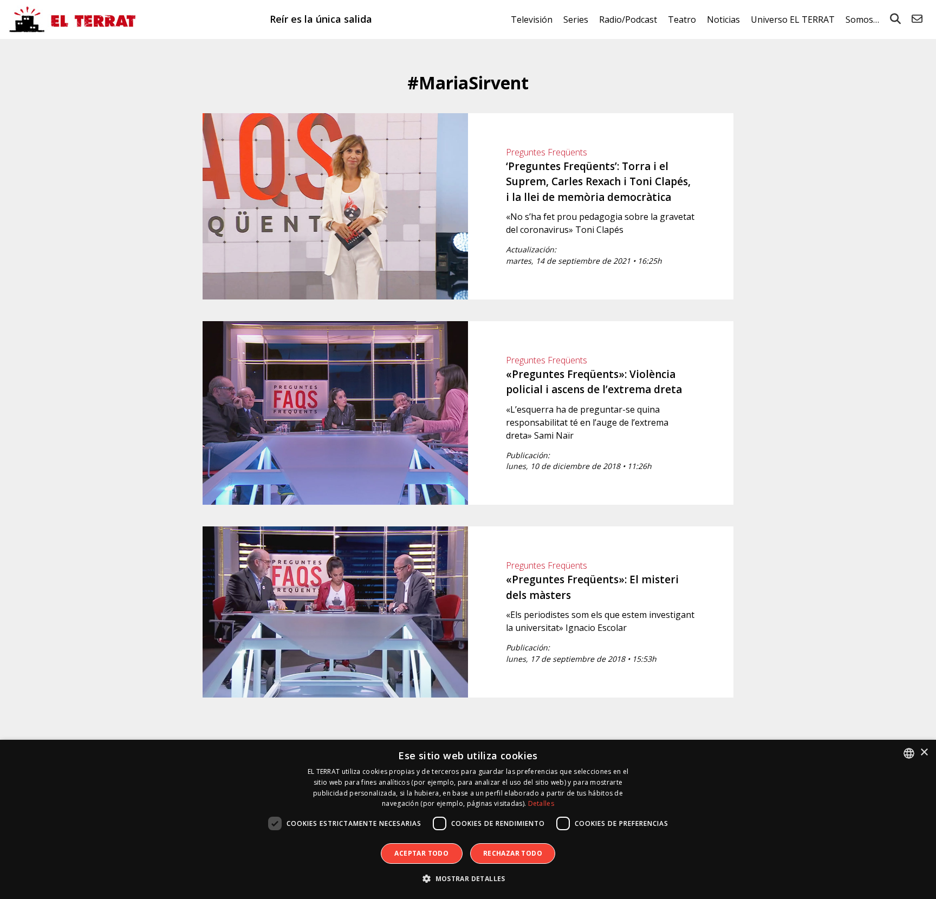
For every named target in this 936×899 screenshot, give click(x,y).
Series (575, 19)
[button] (468, 879)
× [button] (924, 752)
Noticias (723, 19)
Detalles (541, 803)
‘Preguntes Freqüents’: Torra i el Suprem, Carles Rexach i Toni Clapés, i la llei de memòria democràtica (598, 181)
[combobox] (908, 753)
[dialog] (468, 819)
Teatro (682, 19)
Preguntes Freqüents (546, 152)
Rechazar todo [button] (512, 853)
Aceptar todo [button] (421, 853)
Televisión (531, 19)
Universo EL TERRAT (793, 19)
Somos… (862, 19)
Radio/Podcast (628, 19)
